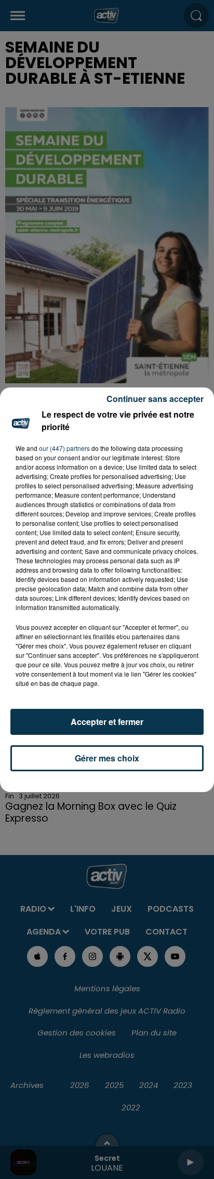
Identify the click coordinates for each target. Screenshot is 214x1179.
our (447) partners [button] (64, 448)
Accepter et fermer (107, 722)
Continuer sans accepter (155, 399)
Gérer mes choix (107, 758)
